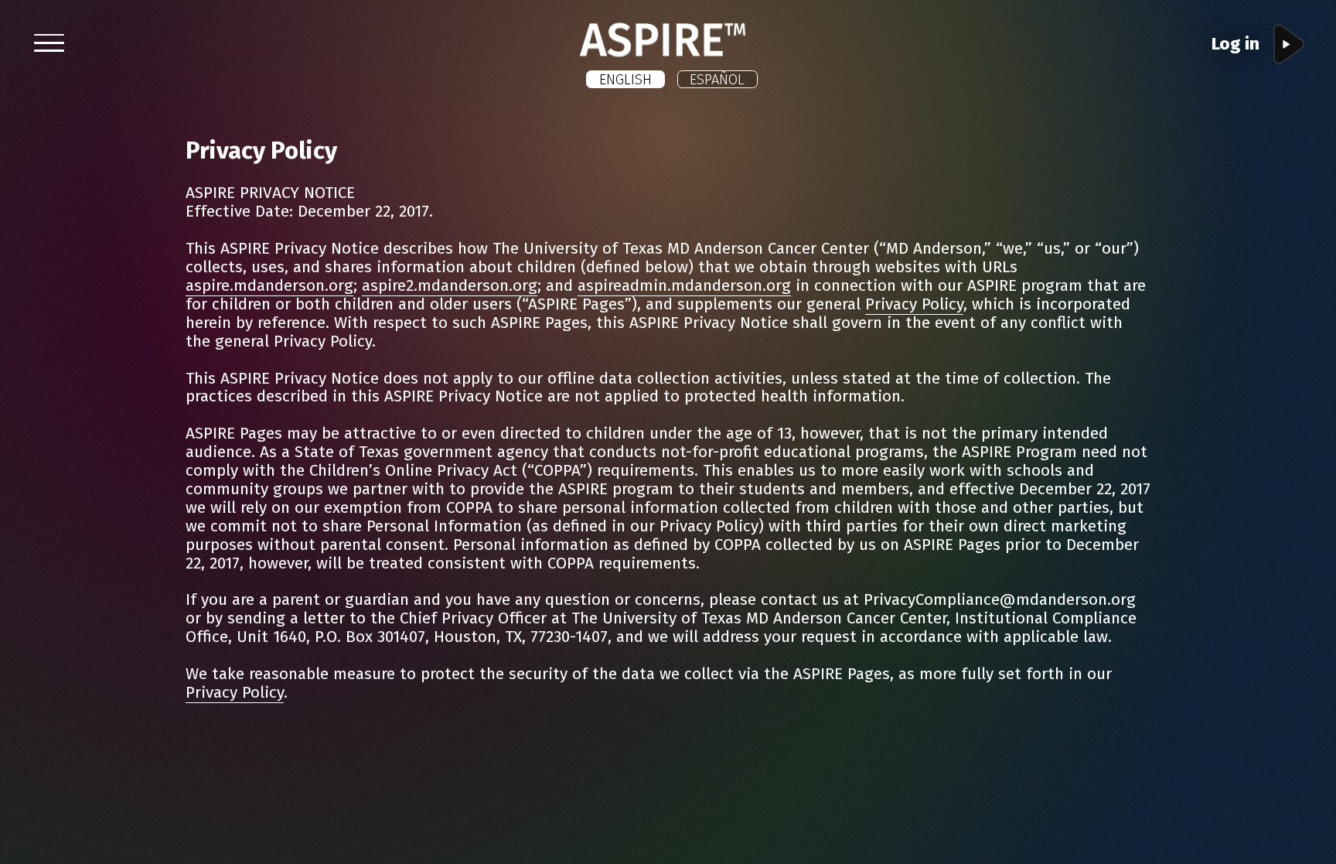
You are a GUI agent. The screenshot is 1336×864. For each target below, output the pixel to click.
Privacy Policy (914, 304)
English (625, 79)
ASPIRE (760, 31)
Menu (76, 43)
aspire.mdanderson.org (269, 285)
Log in (1235, 43)
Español (717, 79)
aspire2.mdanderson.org (449, 285)
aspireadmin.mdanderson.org (684, 285)
